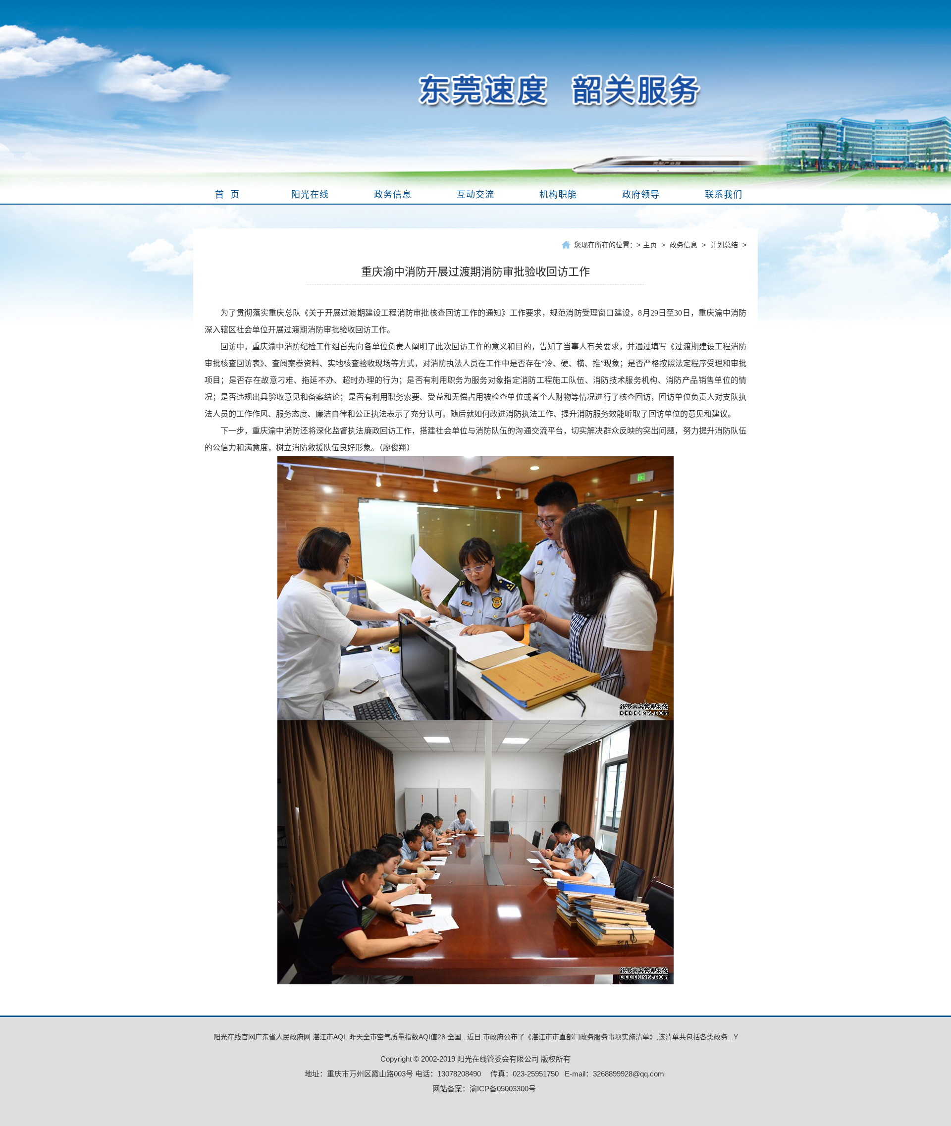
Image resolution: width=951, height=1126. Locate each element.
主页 (650, 245)
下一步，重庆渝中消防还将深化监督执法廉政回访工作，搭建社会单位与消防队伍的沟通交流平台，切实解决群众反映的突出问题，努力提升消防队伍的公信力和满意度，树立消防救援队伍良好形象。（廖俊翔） (475, 439)
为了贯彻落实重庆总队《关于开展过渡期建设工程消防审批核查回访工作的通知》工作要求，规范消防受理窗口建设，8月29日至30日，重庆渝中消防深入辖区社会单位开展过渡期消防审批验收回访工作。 (475, 321)
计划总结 (724, 245)
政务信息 (683, 245)
